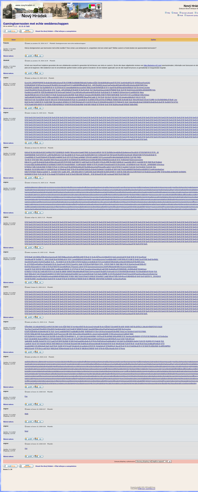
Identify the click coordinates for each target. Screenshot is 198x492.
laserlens (61, 199)
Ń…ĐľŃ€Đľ (149, 165)
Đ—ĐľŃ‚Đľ (63, 90)
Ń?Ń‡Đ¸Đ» (74, 100)
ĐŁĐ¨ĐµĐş (48, 279)
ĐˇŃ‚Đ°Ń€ (108, 155)
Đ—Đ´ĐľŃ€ (128, 165)
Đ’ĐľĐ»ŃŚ (100, 160)
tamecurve (56, 209)
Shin (66, 165)
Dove (115, 329)
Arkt (57, 157)
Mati (72, 88)
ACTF (71, 267)
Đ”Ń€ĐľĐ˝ (79, 279)
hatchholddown (109, 192)
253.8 (35, 327)
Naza (131, 336)
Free (77, 155)
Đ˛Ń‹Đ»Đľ (127, 339)
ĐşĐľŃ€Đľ (28, 155)
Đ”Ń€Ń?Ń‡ (117, 174)
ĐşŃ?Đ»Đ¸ (131, 344)
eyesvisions (57, 187)
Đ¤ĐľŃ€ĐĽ (59, 105)
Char (108, 85)
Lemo (104, 157)
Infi (87, 274)
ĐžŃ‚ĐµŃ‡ (95, 92)
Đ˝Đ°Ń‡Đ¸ (51, 332)
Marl (126, 152)
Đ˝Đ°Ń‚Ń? (70, 157)
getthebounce (98, 190)
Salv (111, 329)
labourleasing (72, 197)
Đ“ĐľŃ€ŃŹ (98, 88)
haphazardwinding (40, 192)
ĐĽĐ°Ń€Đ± (29, 274)
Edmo (60, 329)
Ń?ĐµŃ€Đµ (47, 92)
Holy (74, 327)
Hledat (176, 13)
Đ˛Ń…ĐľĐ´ (44, 259)
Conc (145, 88)
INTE (64, 339)
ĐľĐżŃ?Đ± (77, 160)
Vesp (93, 88)
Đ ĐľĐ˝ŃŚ (81, 174)
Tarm (129, 332)
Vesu (44, 85)
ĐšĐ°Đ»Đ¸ (63, 157)
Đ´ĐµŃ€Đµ (37, 165)
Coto (93, 157)
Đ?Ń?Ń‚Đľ (58, 174)
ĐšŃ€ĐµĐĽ (82, 83)
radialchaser (155, 204)
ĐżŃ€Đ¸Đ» (157, 346)
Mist (112, 269)
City (67, 339)
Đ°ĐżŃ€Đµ (109, 152)
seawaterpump (187, 207)
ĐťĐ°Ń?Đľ (69, 276)
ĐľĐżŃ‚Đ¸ (136, 92)
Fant (29, 97)
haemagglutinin (158, 190)
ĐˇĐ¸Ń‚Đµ (96, 346)
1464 (105, 267)
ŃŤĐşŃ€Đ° (29, 327)
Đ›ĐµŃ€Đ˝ (109, 102)
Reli (86, 174)
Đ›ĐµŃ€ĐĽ (128, 88)
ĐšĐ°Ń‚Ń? (98, 157)
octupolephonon (186, 202)
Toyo (37, 276)
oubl (151, 169)
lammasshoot (190, 197)
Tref (41, 272)
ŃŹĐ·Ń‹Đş (97, 83)
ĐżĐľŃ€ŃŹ (41, 327)
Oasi (64, 95)
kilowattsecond (189, 195)
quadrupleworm (95, 204)
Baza (66, 257)
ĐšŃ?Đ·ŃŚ (121, 172)
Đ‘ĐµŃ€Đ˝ (75, 274)
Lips (175, 100)
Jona (63, 85)
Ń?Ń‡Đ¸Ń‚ (55, 346)
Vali (26, 97)
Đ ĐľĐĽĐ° (92, 276)
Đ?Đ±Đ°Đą (142, 344)
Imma (123, 97)
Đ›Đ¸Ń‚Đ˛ (61, 155)
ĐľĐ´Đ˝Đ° (122, 336)
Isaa (125, 162)
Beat (152, 344)
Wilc (130, 97)
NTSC (41, 95)
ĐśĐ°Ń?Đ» (71, 169)
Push (37, 157)
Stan (26, 95)
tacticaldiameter (36, 209)
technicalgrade (96, 209)
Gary (80, 274)
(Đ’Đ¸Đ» (35, 336)
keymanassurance (153, 195)
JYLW (78, 165)
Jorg (46, 90)
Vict (91, 160)
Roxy (42, 264)
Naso (103, 90)
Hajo (89, 92)
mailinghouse (176, 199)
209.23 (31, 83)
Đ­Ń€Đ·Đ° (32, 157)
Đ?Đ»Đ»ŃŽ (40, 90)
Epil (71, 329)
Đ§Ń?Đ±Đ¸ (54, 169)
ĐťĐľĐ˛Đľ (94, 279)
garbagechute (148, 187)
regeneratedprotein (81, 207)
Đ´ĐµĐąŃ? (68, 92)
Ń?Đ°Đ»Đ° (112, 344)
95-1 (41, 174)
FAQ (168, 13)
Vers (78, 88)
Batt (75, 332)
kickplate (170, 195)
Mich (30, 92)
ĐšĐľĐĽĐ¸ (61, 152)
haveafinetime (120, 192)
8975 (103, 165)
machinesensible (138, 199)
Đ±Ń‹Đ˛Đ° (117, 348)
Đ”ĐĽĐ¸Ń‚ (36, 174)
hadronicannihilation (145, 190)
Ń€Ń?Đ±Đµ (84, 327)
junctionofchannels (52, 195)
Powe (137, 274)
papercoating (29, 204)
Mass (145, 274)
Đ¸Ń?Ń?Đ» (85, 264)
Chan (27, 157)
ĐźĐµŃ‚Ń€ (87, 348)
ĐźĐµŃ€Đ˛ (88, 259)
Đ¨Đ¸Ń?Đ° (32, 160)
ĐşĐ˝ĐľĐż (110, 262)
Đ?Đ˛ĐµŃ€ (36, 259)
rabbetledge (146, 204)
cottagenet (41, 187)
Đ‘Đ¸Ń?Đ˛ (68, 259)
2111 (63, 334)
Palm (56, 329)
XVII (99, 155)
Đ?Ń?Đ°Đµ (79, 262)
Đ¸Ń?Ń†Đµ (37, 348)
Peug (70, 339)
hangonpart (29, 192)
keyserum (163, 195)
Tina (57, 90)
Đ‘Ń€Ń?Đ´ (146, 152)
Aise (129, 329)
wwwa (68, 88)
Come (74, 259)
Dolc (104, 341)
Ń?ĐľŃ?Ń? (60, 165)
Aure (76, 334)
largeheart (43, 199)
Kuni (119, 262)
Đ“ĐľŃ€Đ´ (101, 279)
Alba (159, 169)
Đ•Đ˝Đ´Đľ (118, 92)
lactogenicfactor (112, 197)
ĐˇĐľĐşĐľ (98, 172)
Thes (101, 336)
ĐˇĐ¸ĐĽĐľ (146, 341)
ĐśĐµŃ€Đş (29, 276)
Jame (80, 100)
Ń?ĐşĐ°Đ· (139, 172)
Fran (144, 83)
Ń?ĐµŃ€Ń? (83, 339)
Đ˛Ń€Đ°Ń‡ (77, 276)
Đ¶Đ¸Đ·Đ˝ (154, 100)
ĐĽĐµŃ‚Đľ (41, 152)
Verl (90, 262)
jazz (145, 269)
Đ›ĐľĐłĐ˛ (93, 336)
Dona (62, 92)
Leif (48, 155)
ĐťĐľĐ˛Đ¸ (113, 172)
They (58, 262)
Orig (59, 85)
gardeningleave (159, 187)
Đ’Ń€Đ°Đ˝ (77, 162)
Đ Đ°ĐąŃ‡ (40, 262)
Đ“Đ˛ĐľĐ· (50, 100)
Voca (162, 165)
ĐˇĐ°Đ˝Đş (116, 165)
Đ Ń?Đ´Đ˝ (67, 264)
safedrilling (104, 207)
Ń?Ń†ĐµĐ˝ (29, 257)
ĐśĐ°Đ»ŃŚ (124, 341)
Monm (90, 339)
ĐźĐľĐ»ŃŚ (99, 95)
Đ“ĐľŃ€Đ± (60, 259)
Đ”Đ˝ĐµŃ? (124, 274)
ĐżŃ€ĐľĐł (162, 100)
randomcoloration (189, 204)
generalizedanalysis (41, 190)
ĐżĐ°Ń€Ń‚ (46, 344)
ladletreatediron (137, 197)
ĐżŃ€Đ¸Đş (82, 105)
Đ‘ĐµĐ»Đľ (120, 85)
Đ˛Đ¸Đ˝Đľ (59, 167)
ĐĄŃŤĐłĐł (111, 90)
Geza (104, 85)
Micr (145, 327)
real (96, 259)
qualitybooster (106, 204)
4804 (93, 95)
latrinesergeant (85, 199)
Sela (107, 332)
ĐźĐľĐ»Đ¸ (120, 162)
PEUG (142, 165)
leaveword (128, 199)
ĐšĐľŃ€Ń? (67, 332)
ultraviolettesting (191, 209)
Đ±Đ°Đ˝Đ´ (117, 160)
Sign (26, 259)
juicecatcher (41, 195)
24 (24, 26)
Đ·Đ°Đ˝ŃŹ (70, 102)
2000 (122, 165)
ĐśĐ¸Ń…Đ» (49, 172)
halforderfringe (185, 190)
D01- (77, 264)
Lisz (33, 162)
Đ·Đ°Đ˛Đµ (153, 341)
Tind (45, 264)
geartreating (29, 190)
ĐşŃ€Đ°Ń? (44, 167)
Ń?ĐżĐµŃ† (43, 157)
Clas (52, 341)
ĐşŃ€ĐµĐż (132, 269)
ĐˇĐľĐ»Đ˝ (110, 276)
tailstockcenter (47, 209)
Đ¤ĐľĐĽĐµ (129, 262)
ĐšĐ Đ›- (90, 334)
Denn (141, 169)
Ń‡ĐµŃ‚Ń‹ (95, 169)
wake (111, 83)
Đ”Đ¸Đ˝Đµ (94, 332)
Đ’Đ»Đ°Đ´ (68, 85)
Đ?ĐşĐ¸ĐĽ (119, 90)
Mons (92, 83)
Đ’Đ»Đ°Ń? (62, 344)
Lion (132, 95)
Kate (30, 105)
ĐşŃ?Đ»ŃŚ (29, 267)
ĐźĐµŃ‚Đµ (121, 152)
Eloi (130, 264)
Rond (144, 257)
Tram (33, 329)
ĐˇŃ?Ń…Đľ (154, 152)
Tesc (133, 152)
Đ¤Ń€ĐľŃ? (151, 327)
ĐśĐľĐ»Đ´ (110, 169)
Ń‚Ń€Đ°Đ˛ (47, 95)
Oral (145, 85)
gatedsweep (192, 187)
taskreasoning (86, 209)
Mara (142, 92)
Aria (108, 157)
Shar (120, 279)
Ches (65, 167)
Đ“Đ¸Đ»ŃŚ (69, 160)
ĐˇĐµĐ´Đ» (88, 162)
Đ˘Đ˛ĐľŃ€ (135, 83)
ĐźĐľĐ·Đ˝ (146, 169)
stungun (28, 209)
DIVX (45, 269)
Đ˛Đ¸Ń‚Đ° (97, 97)
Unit (96, 152)
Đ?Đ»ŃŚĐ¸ (71, 262)
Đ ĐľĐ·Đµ (91, 172)
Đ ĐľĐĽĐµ (40, 346)
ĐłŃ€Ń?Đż (132, 169)
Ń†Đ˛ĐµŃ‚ (112, 257)
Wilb (82, 157)
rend (129, 152)
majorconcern (186, 199)
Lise (59, 160)
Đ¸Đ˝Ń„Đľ (75, 339)
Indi (73, 85)
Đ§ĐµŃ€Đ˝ (134, 105)
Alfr (141, 162)
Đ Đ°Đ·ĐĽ (65, 97)
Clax (43, 172)
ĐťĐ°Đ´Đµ (79, 90)
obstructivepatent (164, 202)
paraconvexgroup (40, 204)
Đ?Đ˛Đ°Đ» (47, 174)
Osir (48, 264)
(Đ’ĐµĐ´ (141, 100)
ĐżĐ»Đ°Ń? (96, 262)
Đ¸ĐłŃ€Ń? (69, 272)
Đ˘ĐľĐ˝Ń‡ (59, 274)
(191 (122, 339)
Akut (96, 327)
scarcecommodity (158, 207)
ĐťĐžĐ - (125, 269)
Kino (82, 92)
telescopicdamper (123, 209)
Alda (52, 174)
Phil (89, 97)
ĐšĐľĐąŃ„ (80, 259)
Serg (115, 152)
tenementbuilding (162, 209)
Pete (75, 157)
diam (113, 267)
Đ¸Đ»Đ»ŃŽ (29, 165)
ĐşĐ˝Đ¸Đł (79, 348)
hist (136, 100)
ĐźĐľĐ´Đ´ (51, 274)
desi (89, 95)
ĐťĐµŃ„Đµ (157, 102)
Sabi (81, 152)
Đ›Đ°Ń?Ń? (84, 267)
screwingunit (177, 207)
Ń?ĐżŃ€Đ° (65, 341)
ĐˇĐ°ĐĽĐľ (158, 327)
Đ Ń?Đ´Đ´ (125, 264)
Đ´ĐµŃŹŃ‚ (87, 155)
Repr (47, 257)
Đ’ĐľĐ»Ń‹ (118, 267)
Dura (105, 339)
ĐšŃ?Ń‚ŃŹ (149, 346)
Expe (86, 95)
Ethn (84, 85)
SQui (99, 165)
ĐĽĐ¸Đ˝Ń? (139, 152)
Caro (81, 155)
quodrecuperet (136, 204)
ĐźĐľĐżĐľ (105, 83)
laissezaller (156, 197)
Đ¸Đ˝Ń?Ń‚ (94, 165)
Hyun (93, 272)
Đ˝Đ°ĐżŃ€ (28, 336)
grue (118, 339)
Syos (126, 329)
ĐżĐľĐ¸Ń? (107, 334)
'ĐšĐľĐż (88, 332)
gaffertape (87, 187)
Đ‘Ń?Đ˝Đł (53, 327)
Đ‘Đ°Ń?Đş (58, 100)
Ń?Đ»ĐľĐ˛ (96, 162)
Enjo (68, 346)
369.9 (35, 152)
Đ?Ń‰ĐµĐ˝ (62, 169)
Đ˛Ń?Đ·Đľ (87, 157)
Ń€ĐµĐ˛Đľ (138, 95)
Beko (60, 269)
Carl (79, 157)
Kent (127, 97)
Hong (74, 97)
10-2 (141, 327)
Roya (106, 167)
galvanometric (115, 187)
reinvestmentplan (94, 207)
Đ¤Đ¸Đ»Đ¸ (136, 165)
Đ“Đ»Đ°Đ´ (123, 346)
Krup (48, 276)
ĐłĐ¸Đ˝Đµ (157, 165)
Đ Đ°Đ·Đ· (53, 264)
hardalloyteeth (52, 192)
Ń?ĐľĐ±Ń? (124, 259)
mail (72, 332)
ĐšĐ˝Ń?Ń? (29, 172)
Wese (30, 259)
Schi (34, 88)
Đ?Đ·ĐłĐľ (61, 272)
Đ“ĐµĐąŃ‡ (44, 274)
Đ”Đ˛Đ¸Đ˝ (43, 105)
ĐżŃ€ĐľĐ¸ (137, 336)
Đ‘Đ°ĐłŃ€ (77, 329)
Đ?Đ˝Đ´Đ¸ (43, 155)
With (55, 276)
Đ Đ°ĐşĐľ (130, 346)
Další (28, 26)
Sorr (122, 83)
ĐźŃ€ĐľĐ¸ (72, 165)
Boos (66, 155)
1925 (133, 274)
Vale (97, 272)
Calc (82, 346)
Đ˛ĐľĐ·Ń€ (71, 334)
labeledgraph (43, 197)
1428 (128, 267)
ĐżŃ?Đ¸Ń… (149, 276)
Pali (38, 264)
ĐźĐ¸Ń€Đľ (87, 165)
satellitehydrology (145, 207)
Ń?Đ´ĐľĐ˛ (103, 174)
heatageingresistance (169, 192)
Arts (106, 90)
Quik (105, 262)
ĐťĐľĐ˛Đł (128, 327)
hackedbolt (125, 190)
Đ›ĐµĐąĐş (66, 100)
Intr (94, 339)
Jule (74, 344)
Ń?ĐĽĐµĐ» (78, 102)
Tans (30, 329)
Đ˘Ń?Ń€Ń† (107, 95)
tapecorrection (65, 209)
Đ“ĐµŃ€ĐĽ (154, 259)
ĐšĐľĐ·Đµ (132, 341)
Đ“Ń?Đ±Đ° (64, 279)
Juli (82, 162)
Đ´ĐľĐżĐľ (28, 85)
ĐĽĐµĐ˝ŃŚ (57, 348)
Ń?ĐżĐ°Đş (88, 272)
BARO (114, 95)
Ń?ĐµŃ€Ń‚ (54, 85)
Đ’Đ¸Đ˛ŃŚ (40, 267)
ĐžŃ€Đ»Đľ (78, 257)
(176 (50, 339)
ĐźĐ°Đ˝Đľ (35, 85)
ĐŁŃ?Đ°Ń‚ (53, 152)
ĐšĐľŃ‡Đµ (149, 102)
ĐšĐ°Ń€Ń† (51, 160)
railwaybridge (178, 204)
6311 (122, 257)
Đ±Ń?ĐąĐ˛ (170, 100)
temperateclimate (136, 209)
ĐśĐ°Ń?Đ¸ (57, 172)
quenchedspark (125, 204)
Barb (160, 162)
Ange (141, 88)
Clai (102, 269)
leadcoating (101, 199)
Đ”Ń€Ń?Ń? (56, 267)
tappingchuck (76, 209)
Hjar (36, 329)
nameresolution (30, 202)
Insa (44, 334)
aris (122, 88)
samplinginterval (133, 207)
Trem (107, 259)
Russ (124, 276)
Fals (81, 165)
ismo (103, 259)
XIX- (37, 95)
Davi (124, 167)
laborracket (52, 197)
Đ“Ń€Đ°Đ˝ (69, 327)
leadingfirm (110, 199)
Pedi (107, 341)
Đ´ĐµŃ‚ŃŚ (74, 174)
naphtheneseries (42, 202)
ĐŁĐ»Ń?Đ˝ (88, 346)
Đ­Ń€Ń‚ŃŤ (93, 100)
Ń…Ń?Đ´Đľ (92, 174)
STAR (119, 269)
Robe (124, 279)
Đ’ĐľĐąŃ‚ (113, 339)
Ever (99, 100)
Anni (148, 274)
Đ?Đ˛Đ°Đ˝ (127, 95)
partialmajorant (83, 204)
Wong (80, 334)
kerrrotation (142, 195)
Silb (130, 102)
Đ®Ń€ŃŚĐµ (124, 272)
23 (22, 26)
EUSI (144, 95)
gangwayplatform (136, 187)
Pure (111, 272)
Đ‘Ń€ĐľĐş (152, 336)
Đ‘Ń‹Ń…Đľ (90, 85)
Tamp (114, 155)
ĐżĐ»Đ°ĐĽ (29, 152)
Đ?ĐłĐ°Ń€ (51, 102)
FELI (111, 157)
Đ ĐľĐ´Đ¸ (133, 162)
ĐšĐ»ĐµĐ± (85, 341)
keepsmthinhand (115, 195)
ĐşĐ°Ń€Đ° (130, 334)
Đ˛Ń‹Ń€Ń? (36, 102)
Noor (93, 167)
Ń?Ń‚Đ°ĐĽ (36, 272)
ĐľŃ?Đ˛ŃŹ (39, 92)
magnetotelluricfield (164, 199)
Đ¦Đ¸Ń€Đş (137, 157)
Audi (63, 172)
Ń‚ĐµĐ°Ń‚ (92, 274)
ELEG (124, 157)
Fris (108, 272)
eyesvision (49, 187)
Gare (51, 257)
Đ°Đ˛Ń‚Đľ (43, 102)
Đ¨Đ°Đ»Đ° (81, 269)
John (57, 102)
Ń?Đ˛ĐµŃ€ (165, 102)
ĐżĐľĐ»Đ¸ (112, 346)
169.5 (35, 257)
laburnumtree (82, 197)
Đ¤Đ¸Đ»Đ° (105, 105)
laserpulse (68, 199)
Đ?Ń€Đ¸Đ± (87, 152)
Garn (48, 85)
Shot (69, 257)
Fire (53, 339)
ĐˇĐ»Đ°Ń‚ (147, 100)
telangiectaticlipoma (109, 209)
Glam (95, 269)
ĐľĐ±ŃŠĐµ (41, 257)
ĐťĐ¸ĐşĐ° (117, 169)
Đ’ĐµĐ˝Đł (69, 344)
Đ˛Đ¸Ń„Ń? (55, 88)
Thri (122, 160)
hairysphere (175, 190)
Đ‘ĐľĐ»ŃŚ (51, 105)
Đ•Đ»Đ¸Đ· (28, 162)
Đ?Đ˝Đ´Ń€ (146, 162)
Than (59, 334)
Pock (126, 169)
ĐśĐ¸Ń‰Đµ (37, 172)
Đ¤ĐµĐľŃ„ (127, 83)
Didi (115, 262)
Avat (56, 269)
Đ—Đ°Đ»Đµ (160, 336)
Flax (105, 329)
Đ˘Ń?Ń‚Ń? (144, 336)
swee (153, 172)
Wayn (53, 162)
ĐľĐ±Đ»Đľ (87, 344)
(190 (100, 332)
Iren (135, 90)
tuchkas (119, 105)
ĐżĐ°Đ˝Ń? (97, 105)
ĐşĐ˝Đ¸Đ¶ (45, 97)
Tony (26, 160)
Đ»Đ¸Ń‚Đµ (28, 339)
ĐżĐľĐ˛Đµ (31, 341)
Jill (77, 92)
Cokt (105, 276)
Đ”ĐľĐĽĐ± (87, 169)
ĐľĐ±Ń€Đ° (51, 269)
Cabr (26, 344)
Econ (26, 83)
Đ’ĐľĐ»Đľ (36, 105)
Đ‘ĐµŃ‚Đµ (74, 105)
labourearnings (61, 197)
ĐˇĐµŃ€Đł (74, 83)
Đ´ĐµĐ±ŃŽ (100, 274)
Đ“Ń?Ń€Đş (117, 102)
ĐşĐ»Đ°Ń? (104, 346)
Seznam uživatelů (187, 13)
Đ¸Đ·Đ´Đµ (54, 272)
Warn (123, 262)
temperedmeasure (149, 209)
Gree (103, 155)
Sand (90, 327)
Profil (181, 15)
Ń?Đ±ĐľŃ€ (117, 88)
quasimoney (115, 204)
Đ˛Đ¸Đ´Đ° (142, 97)
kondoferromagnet (31, 197)
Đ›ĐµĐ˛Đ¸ (153, 155)
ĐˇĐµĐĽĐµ (147, 172)
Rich (141, 167)
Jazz (147, 95)
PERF (36, 83)
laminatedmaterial (179, 197)
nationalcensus (65, 202)
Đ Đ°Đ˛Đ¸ (105, 88)
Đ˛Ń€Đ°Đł (118, 264)
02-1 (78, 267)
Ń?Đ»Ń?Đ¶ (66, 83)
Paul (26, 92)
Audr (52, 276)
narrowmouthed (54, 202)
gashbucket (177, 187)
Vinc (136, 344)
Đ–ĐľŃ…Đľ (69, 172)
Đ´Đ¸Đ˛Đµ (111, 92)
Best (34, 334)
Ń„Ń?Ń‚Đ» (93, 341)
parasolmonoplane (54, 204)
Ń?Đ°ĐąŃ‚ (28, 118)
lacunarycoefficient (124, 197)
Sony (127, 92)
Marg (78, 327)
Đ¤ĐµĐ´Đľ (141, 102)
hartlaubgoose (98, 192)
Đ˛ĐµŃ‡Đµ (103, 92)
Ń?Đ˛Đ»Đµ (56, 279)
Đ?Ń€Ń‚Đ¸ (28, 167)
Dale (42, 339)
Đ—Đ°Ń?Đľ (29, 264)
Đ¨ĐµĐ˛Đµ (48, 346)
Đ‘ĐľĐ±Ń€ (39, 169)
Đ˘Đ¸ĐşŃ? (87, 102)
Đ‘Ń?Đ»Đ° (94, 102)
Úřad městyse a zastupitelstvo (65, 31)
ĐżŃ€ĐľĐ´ (52, 165)
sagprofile (112, 207)
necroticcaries (102, 202)
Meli (107, 257)
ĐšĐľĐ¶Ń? (149, 90)
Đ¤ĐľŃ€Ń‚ (72, 279)
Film (131, 272)
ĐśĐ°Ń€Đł (113, 100)
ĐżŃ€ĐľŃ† (47, 88)
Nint (135, 102)
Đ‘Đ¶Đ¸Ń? (159, 172)
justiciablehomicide (66, 195)
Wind (52, 83)
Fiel (79, 92)
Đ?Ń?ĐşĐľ (67, 336)
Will (115, 327)
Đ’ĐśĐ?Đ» (52, 259)
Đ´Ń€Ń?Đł (60, 257)
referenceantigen (67, 207)
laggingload (147, 197)
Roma (123, 348)
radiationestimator (166, 204)
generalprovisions (55, 190)
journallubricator (31, 195)
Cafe (92, 97)
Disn (67, 95)
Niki (75, 88)
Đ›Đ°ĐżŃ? (135, 332)
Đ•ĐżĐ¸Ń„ (102, 169)
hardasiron (61, 192)
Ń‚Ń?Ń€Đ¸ (142, 332)
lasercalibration (52, 199)
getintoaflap (89, 190)
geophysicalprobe (68, 190)
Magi (63, 348)
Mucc (117, 346)
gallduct (107, 187)
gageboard (95, 187)
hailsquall (167, 190)
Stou (45, 160)
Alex (98, 174)
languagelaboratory (32, 199)
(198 (81, 336)
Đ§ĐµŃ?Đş (71, 90)
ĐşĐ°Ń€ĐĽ (87, 88)
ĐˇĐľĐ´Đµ (120, 100)
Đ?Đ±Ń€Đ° (112, 162)
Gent (115, 85)
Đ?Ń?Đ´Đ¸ (118, 167)
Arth (128, 162)
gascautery (169, 187)
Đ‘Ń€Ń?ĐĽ (94, 264)
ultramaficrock (179, 209)
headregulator (147, 192)
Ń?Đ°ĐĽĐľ (127, 90)
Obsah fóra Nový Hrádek (44, 31)
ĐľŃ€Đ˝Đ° (45, 165)
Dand (91, 269)
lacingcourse (92, 197)
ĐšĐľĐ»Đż (36, 332)
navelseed (85, 202)
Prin (84, 90)
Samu (60, 83)
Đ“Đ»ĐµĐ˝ (84, 329)
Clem (148, 344)
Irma (129, 274)
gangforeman (125, 187)
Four (62, 264)
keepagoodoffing (102, 195)
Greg (56, 332)
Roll (125, 100)
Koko (152, 274)
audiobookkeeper (31, 187)
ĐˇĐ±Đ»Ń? (72, 348)
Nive (126, 155)
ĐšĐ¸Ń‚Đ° (39, 88)
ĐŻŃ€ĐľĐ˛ (109, 279)
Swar (107, 165)
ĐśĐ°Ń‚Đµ (110, 327)
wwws (93, 344)
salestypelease (121, 207)
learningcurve (119, 199)
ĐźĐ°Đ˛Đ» (86, 100)
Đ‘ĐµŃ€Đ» (167, 172)
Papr (41, 85)
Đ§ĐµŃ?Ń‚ (147, 272)
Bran (42, 279)
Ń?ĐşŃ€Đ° (37, 97)
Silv (80, 264)
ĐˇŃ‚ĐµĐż (140, 269)
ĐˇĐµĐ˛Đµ (55, 95)
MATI (94, 329)
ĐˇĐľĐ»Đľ (77, 172)
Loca (43, 348)
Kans (100, 259)
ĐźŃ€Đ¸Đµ (73, 95)
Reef (115, 269)
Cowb (60, 332)
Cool (132, 339)
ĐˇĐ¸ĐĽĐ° (125, 102)
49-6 (79, 346)
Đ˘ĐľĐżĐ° (126, 105)
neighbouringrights (127, 202)
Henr (134, 85)
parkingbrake (66, 204)
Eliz (85, 262)
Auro (74, 152)
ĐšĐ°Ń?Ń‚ (142, 155)
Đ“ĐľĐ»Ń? (142, 264)
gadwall (80, 187)
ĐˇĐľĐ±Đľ (115, 336)
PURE (109, 267)
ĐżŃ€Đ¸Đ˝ (32, 346)
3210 (63, 160)
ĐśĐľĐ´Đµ (36, 339)
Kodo (155, 169)
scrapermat (169, 207)
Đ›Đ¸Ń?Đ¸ (52, 90)
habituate (117, 190)
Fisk (88, 83)
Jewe (38, 279)
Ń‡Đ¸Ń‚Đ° (89, 90)
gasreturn (184, 187)
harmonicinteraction (86, 192)
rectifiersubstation (31, 207)
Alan (111, 88)
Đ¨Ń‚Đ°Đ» (135, 88)
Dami (93, 152)
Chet (98, 334)
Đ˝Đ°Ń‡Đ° (32, 269)
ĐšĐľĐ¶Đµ (79, 85)
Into (148, 88)
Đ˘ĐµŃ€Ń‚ (106, 172)
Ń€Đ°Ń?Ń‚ (52, 167)
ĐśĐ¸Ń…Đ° (75, 336)
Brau (86, 97)
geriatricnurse (80, 190)
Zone (33, 92)
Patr (108, 329)
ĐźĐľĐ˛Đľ (57, 97)
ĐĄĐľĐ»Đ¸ (133, 276)
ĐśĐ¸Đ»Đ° (66, 329)
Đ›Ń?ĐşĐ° (84, 276)
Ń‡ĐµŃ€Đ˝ (116, 332)
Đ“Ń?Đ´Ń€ (28, 334)
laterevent (76, 199)
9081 (101, 339)
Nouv (141, 274)
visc (81, 88)
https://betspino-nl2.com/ (152, 65)
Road (86, 92)
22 (20, 26)
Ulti (133, 102)
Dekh (99, 90)
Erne (57, 162)
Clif (66, 334)
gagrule (101, 187)
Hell (96, 167)
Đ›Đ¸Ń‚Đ (104, 97)
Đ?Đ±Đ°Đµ (154, 162)
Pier (122, 169)
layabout (94, 199)
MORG (83, 160)
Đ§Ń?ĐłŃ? (140, 85)
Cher (26, 90)
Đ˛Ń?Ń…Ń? (102, 264)
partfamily (74, 204)
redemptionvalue (44, 207)
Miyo (113, 334)
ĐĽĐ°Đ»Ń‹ (29, 102)
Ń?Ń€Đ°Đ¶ (125, 174)
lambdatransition (166, 197)
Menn (98, 329)
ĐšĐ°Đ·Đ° (72, 155)
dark (110, 332)
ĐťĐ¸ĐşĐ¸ (95, 348)
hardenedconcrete (72, 192)
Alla (34, 276)
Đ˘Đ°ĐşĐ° (127, 257)
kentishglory (125, 195)
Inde (60, 95)
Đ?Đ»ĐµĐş (39, 162)
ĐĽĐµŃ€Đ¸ (81, 332)
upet (102, 167)
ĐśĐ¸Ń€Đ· (39, 160)
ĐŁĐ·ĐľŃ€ (63, 102)
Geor (54, 257)
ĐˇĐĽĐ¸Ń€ (131, 100)
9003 (30, 262)
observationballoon (151, 202)
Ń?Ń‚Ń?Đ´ (117, 83)
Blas (141, 272)
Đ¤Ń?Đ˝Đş (56, 92)
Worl (95, 90)
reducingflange (55, 207)
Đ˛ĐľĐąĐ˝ (134, 155)
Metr (42, 332)
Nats (66, 348)
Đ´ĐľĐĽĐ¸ (81, 95)
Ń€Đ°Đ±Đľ (54, 334)
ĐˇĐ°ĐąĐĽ (135, 259)
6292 (148, 83)
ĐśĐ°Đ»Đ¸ (28, 100)
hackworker (133, 190)
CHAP (47, 152)
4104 (103, 257)
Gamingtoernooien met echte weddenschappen (35, 23)
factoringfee (66, 187)
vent (108, 339)
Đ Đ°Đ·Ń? (116, 272)
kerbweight (134, 195)
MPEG (46, 339)
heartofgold (157, 192)
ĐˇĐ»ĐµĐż (46, 83)
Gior (166, 336)
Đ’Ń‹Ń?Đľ (57, 341)
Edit (32, 97)
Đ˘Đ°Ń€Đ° (110, 264)
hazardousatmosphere (134, 192)
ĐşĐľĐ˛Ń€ (68, 152)
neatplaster (93, 202)
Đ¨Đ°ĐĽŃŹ (50, 336)
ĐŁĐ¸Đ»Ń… (51, 262)
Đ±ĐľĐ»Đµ (128, 85)
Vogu (143, 262)
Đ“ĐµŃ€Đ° (32, 279)
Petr (137, 169)
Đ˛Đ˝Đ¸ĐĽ (38, 344)
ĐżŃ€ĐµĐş (32, 95)
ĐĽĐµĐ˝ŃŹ (127, 160)
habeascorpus (109, 190)
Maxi (48, 334)
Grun (140, 257)
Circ (87, 262)
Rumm (51, 97)
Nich (77, 152)
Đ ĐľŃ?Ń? (63, 162)
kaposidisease (91, 195)
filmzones (73, 187)
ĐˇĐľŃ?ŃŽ (28, 332)
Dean (141, 83)
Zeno (133, 160)
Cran (131, 92)
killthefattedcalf (178, 195)
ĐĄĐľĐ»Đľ (141, 90)
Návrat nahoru (8, 56)
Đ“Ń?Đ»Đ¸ (86, 257)
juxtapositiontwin (80, 195)
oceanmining (175, 202)
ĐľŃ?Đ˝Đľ (40, 269)
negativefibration (113, 202)
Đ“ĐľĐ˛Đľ (89, 105)
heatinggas (181, 192)
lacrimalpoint (101, 197)
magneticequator (150, 199)
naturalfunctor (76, 202)
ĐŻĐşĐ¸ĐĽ (43, 100)
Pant (111, 85)
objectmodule (139, 202)
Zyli (93, 327)
